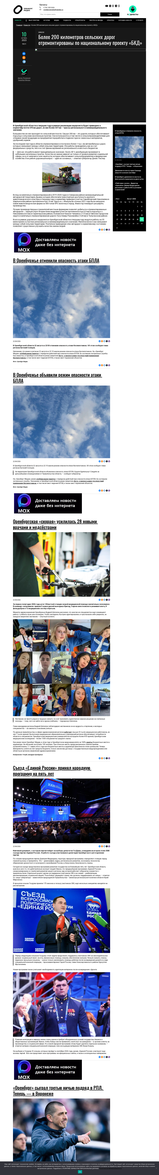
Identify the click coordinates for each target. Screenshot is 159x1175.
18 (121, 219)
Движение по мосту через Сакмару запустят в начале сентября (128, 172)
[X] (107, 230)
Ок (80, 1172)
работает (68, 732)
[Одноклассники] (23, 57)
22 (137, 219)
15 (137, 215)
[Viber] (109, 230)
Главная (19, 25)
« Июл (117, 199)
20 (129, 219)
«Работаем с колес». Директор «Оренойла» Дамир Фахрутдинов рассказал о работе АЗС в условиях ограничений (128, 186)
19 (125, 219)
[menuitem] (18, 20)
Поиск (110, 14)
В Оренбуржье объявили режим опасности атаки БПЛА (57, 377)
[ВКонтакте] (23, 53)
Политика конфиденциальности (110, 1168)
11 (121, 215)
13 (129, 215)
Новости (27, 25)
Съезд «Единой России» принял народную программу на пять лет (52, 770)
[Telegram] (24, 61)
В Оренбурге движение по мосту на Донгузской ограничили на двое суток (129, 178)
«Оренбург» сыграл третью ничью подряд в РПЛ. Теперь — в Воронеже (58, 1090)
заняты (89, 742)
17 (117, 219)
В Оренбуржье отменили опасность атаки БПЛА (56, 260)
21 (133, 219)
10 (117, 215)
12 (125, 215)
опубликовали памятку (29, 354)
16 (142, 215)
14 (133, 215)
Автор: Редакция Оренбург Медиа (24, 79)
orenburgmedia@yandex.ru (53, 10)
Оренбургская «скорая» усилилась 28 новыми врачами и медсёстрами (55, 524)
